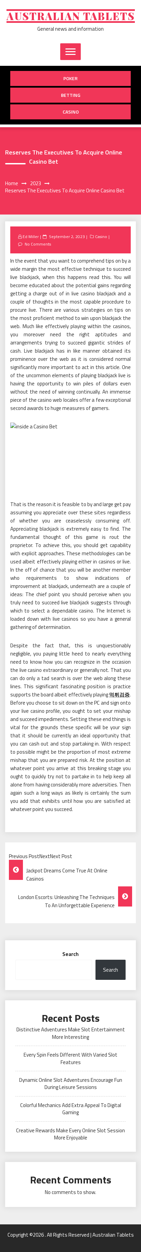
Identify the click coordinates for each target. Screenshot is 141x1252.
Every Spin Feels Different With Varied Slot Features (70, 1058)
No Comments (38, 244)
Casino (71, 111)
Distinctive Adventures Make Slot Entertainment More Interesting (70, 1033)
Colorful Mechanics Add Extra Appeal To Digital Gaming (70, 1108)
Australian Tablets (71, 16)
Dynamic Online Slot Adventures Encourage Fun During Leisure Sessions (70, 1083)
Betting (70, 95)
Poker (70, 78)
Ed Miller (31, 236)
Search (70, 954)
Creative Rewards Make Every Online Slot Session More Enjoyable (70, 1133)
